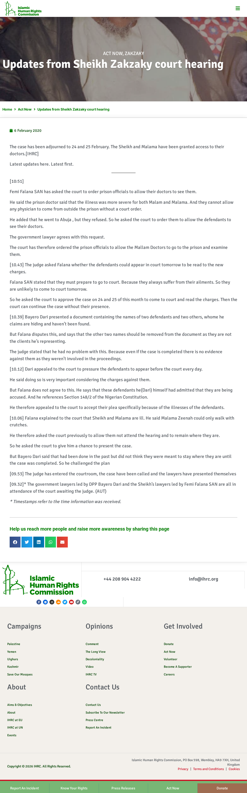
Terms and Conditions (208, 769)
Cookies (234, 769)
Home (7, 109)
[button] (238, 8)
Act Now (113, 53)
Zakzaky (134, 53)
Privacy (183, 769)
